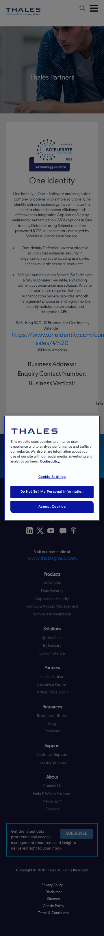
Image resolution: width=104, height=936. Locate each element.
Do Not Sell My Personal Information (52, 492)
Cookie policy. (50, 462)
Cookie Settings (52, 477)
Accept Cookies (52, 507)
